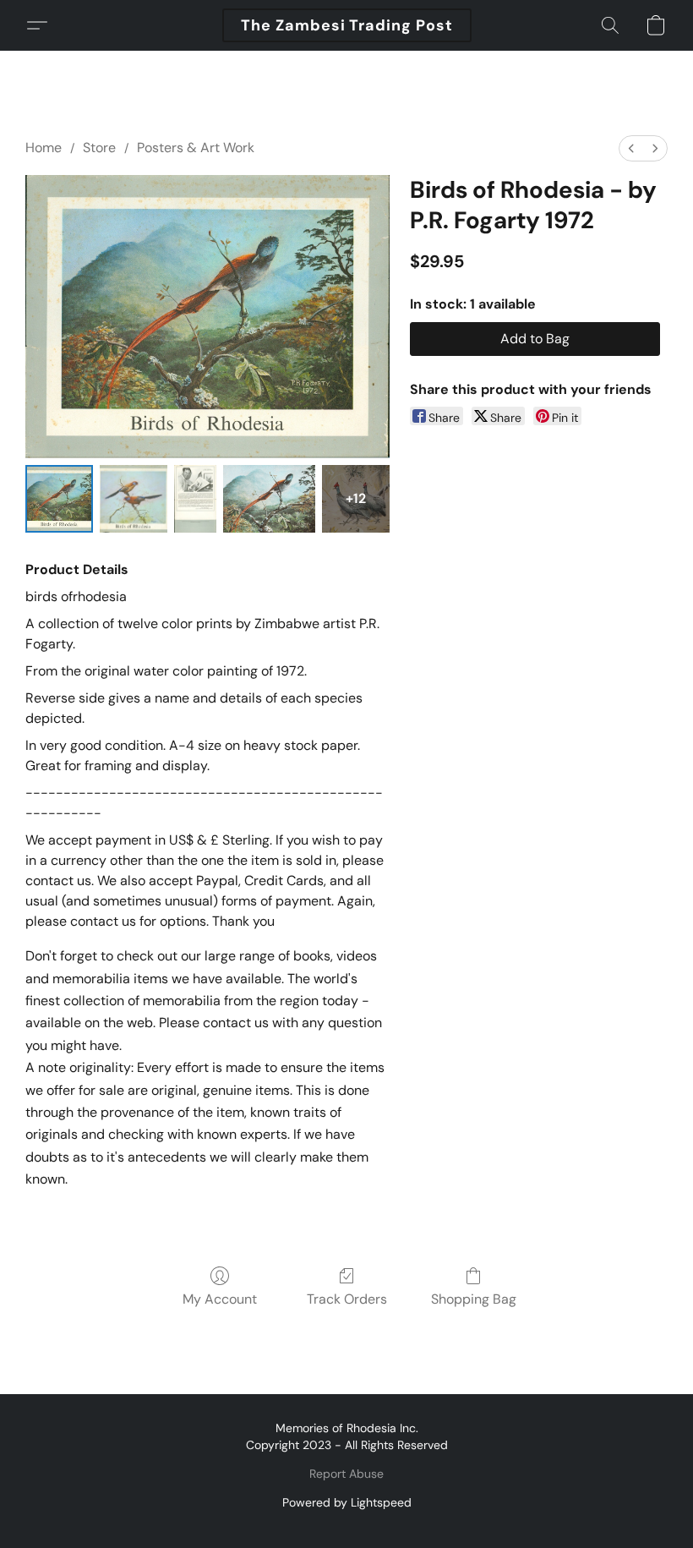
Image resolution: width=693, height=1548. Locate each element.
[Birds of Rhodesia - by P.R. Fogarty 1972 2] (195, 499)
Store (99, 147)
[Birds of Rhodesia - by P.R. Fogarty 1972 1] (133, 499)
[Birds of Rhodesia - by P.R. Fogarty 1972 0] (59, 499)
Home (43, 147)
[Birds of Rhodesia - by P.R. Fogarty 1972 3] (269, 499)
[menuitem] (631, 148)
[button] (347, 25)
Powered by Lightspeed (347, 1502)
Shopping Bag (473, 1299)
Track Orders (347, 1299)
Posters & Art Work (195, 147)
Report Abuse (346, 1473)
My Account (220, 1299)
